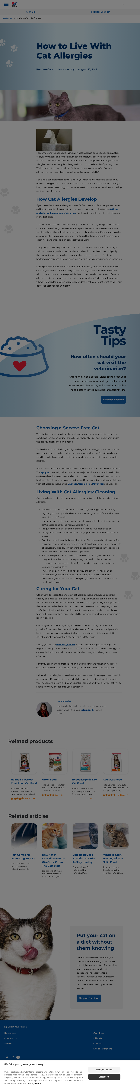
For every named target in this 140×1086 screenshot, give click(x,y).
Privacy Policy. (34, 1083)
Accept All (104, 1077)
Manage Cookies (104, 1070)
